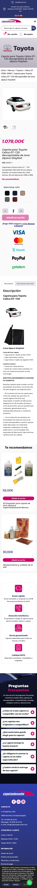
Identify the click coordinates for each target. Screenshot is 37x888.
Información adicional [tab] (25, 283)
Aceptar (6, 884)
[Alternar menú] (35, 21)
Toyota (19, 70)
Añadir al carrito (15, 217)
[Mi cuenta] (20, 34)
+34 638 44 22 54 (10, 819)
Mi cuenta (28, 34)
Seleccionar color (12, 187)
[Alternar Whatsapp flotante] (29, 882)
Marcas (11, 70)
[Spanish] (21, 15)
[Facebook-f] (14, 802)
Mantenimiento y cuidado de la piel (18, 566)
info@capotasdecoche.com (17, 824)
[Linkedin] (23, 802)
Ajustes (25, 884)
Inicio (3, 70)
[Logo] (18, 794)
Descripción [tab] (8, 283)
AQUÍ (32, 873)
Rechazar (15, 884)
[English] (15, 15)
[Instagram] (18, 802)
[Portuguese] (18, 15)
